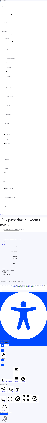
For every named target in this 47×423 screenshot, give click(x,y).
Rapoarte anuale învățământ (11, 58)
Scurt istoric (7, 17)
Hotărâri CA (9, 45)
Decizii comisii (9, 76)
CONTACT (3, 210)
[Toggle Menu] (11, 14)
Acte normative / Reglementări (11, 87)
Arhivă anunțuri (7, 143)
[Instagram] (2, 214)
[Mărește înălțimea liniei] (2, 360)
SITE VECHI (14, 251)
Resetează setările (4, 414)
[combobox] (23, 287)
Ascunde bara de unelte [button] (4, 344)
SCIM (7, 54)
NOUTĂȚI (3, 127)
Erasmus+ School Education (9, 188)
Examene (6, 168)
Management (7, 38)
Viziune (6, 26)
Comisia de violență (8, 109)
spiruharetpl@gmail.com (7, 274)
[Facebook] (0, 214)
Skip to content (3, 0)
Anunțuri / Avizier (7, 134)
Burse (6, 163)
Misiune (6, 22)
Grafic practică (7, 159)
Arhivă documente (7, 123)
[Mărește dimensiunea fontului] (2, 345)
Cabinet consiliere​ (7, 118)
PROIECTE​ (3, 181)
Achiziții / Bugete (9, 71)
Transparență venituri (8, 114)
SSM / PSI (8, 105)
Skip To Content (3, 412)
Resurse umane (9, 67)
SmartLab (6, 201)
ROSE (6, 206)
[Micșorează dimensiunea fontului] (2, 350)
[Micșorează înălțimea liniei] (2, 365)
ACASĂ (3, 6)
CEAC (8, 49)
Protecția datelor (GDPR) (10, 101)
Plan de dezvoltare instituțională (11, 62)
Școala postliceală (7, 177)
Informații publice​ (7, 139)
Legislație (6, 80)
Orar (5, 154)
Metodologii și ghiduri (10, 96)
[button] (6, 11)
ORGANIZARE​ (4, 31)
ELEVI (3, 148)
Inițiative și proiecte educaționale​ (10, 197)
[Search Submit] (20, 231)
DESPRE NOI (4, 11)
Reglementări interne (10, 92)
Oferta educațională (8, 172)
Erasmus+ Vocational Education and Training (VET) (13, 192)
